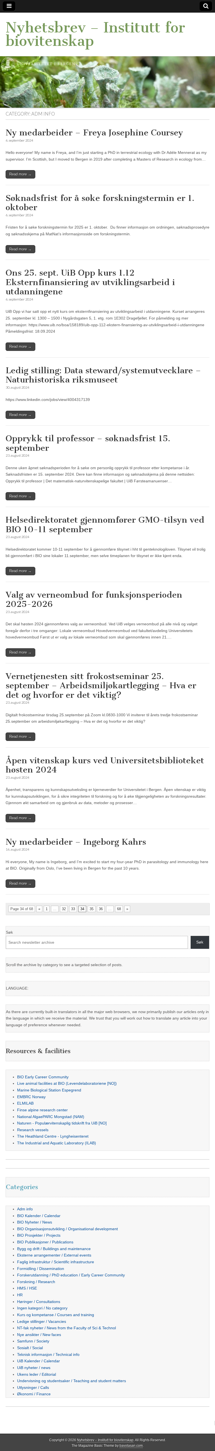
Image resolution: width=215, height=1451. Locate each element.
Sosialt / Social (30, 1348)
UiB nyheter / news (33, 1367)
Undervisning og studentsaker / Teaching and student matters (71, 1381)
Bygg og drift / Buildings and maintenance (54, 1248)
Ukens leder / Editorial (36, 1374)
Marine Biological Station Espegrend (49, 1090)
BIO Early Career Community (43, 1077)
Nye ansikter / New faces (39, 1334)
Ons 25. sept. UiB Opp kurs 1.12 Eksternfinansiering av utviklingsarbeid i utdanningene (90, 282)
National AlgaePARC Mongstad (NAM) (50, 1116)
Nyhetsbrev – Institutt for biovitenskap (95, 34)
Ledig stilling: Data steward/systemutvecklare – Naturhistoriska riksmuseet (103, 375)
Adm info (25, 1209)
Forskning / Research (36, 1281)
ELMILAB (25, 1103)
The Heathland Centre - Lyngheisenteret (52, 1136)
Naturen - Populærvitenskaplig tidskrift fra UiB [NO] (62, 1123)
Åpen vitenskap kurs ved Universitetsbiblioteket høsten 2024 (105, 765)
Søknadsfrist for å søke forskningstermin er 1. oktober (100, 203)
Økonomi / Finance (34, 1394)
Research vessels (32, 1130)
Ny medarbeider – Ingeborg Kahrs (76, 842)
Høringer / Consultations (38, 1301)
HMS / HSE (27, 1288)
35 (92, 909)
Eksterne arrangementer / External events (54, 1255)
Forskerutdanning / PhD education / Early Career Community (71, 1275)
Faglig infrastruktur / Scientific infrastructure (55, 1262)
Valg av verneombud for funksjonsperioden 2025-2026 (94, 599)
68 (119, 909)
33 (73, 909)
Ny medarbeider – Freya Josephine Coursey (94, 133)
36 (101, 909)
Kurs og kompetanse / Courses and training (55, 1315)
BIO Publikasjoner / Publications (45, 1242)
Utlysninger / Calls (33, 1387)
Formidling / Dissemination (40, 1268)
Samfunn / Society (33, 1341)
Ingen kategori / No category (42, 1308)
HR (20, 1295)
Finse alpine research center (42, 1110)
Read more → (20, 174)
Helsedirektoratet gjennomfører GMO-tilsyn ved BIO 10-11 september (105, 524)
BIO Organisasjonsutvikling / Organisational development (67, 1229)
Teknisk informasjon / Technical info (48, 1354)
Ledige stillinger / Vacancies (41, 1321)
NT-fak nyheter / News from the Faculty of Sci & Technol (66, 1328)
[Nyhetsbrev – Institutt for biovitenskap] (107, 60)
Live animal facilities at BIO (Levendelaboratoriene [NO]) (67, 1083)
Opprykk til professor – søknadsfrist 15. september (88, 443)
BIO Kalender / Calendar (38, 1215)
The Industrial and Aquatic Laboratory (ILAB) (56, 1143)
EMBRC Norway (31, 1097)
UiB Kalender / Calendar (38, 1361)
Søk (9, 932)
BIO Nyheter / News (34, 1222)
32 (64, 909)
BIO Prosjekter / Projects (38, 1235)
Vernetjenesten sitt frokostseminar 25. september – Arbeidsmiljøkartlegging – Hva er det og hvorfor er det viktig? (101, 685)
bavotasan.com (131, 1446)
